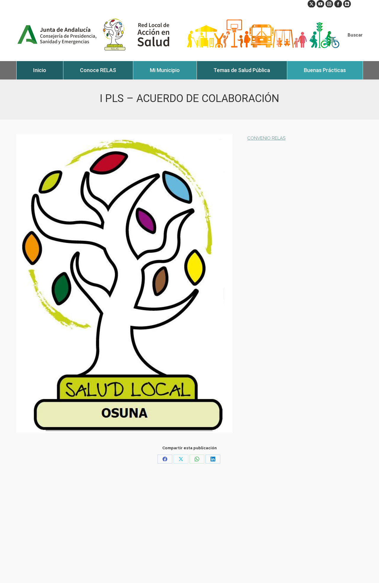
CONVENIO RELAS (266, 138)
